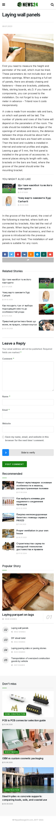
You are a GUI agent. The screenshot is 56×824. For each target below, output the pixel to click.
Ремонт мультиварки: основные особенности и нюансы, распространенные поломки (34, 485)
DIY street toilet (18, 638)
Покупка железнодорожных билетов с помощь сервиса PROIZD (31, 517)
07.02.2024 (22, 553)
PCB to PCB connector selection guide (24, 720)
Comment (8, 358)
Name (6, 396)
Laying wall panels (19, 628)
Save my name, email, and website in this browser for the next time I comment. (27, 438)
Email (6, 409)
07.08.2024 (22, 492)
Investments (11, 752)
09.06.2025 (8, 328)
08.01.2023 (7, 26)
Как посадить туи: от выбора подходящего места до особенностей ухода (17, 308)
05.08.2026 (8, 804)
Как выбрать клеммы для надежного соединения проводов (30, 501)
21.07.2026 (23, 192)
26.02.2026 (23, 205)
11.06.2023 (22, 524)
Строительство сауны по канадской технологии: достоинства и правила (30, 546)
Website (6, 423)
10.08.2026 (8, 724)
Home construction (15, 714)
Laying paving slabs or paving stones (28, 648)
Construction (12, 790)
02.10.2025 (8, 316)
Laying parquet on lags (18, 614)
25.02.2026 (22, 508)
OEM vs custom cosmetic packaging (22, 758)
